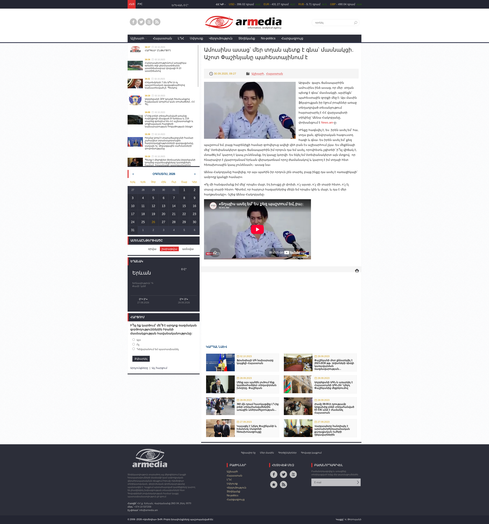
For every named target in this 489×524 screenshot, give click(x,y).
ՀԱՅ (131, 4)
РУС (140, 4)
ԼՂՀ (181, 38)
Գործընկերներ (287, 452)
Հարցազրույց (292, 38)
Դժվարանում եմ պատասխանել (158, 349)
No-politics (268, 38)
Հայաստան (162, 38)
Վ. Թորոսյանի (353, 519)
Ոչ (138, 344)
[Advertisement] (281, 303)
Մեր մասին (267, 452)
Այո (139, 340)
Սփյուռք (196, 38)
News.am (327, 122)
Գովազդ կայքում (311, 452)
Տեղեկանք (246, 38)
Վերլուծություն (220, 38)
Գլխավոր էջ (248, 452)
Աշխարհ (137, 38)
